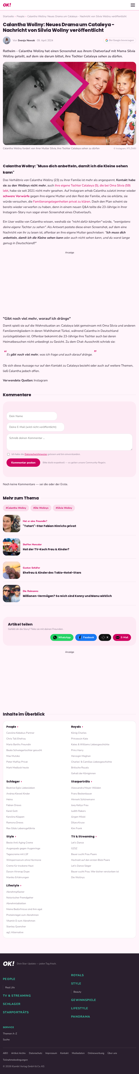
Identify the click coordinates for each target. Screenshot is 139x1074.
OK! (7, 5)
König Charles (79, 733)
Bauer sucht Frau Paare (84, 854)
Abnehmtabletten (16, 903)
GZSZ (74, 848)
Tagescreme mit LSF (17, 854)
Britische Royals (80, 767)
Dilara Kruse (78, 822)
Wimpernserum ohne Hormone (23, 860)
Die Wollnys (78, 877)
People (20, 16)
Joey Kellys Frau (80, 805)
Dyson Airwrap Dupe (18, 871)
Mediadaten (78, 1053)
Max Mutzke (13, 756)
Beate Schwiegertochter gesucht (24, 750)
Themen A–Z (10, 1033)
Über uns (112, 1053)
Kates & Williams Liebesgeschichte (90, 744)
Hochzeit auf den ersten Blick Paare (90, 860)
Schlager (13, 781)
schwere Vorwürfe (16, 196)
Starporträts (80, 781)
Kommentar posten (23, 462)
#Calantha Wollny (16, 508)
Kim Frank (76, 828)
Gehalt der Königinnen (83, 773)
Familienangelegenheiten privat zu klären (61, 201)
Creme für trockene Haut (19, 865)
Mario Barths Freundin (18, 744)
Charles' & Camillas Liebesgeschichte (91, 762)
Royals (76, 727)
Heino (9, 799)
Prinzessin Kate (79, 738)
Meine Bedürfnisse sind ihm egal (24, 909)
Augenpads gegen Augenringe (23, 848)
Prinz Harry (77, 750)
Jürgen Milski (78, 816)
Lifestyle (12, 885)
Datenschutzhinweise (36, 454)
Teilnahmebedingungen (15, 1060)
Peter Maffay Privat (17, 762)
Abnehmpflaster (15, 892)
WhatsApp (64, 637)
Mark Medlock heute (17, 767)
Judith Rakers (78, 811)
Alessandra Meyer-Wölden (86, 788)
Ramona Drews (14, 822)
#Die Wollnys (41, 508)
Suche (6, 1039)
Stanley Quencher (16, 926)
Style (10, 836)
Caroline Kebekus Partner (20, 733)
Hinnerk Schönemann (83, 799)
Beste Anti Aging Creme (19, 842)
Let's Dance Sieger (81, 865)
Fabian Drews (13, 805)
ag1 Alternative (14, 932)
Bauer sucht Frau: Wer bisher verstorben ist (95, 871)
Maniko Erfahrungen (17, 877)
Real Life (10, 987)
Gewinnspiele (83, 1000)
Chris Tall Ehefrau (16, 738)
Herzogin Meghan (81, 756)
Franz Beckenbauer (81, 793)
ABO (5, 1053)
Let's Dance (77, 842)
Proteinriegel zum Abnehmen (22, 915)
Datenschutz (35, 1053)
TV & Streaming (82, 836)
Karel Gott (12, 811)
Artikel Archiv (18, 1053)
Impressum (51, 1053)
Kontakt (64, 1053)
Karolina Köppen (15, 816)
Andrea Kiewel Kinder (18, 793)
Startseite (8, 16)
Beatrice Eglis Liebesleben (20, 788)
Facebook (88, 637)
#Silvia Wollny (64, 508)
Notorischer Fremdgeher (19, 897)
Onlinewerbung (96, 1053)
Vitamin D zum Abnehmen (20, 920)
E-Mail (124, 637)
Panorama (80, 1017)
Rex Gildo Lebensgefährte (20, 828)
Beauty (77, 992)
